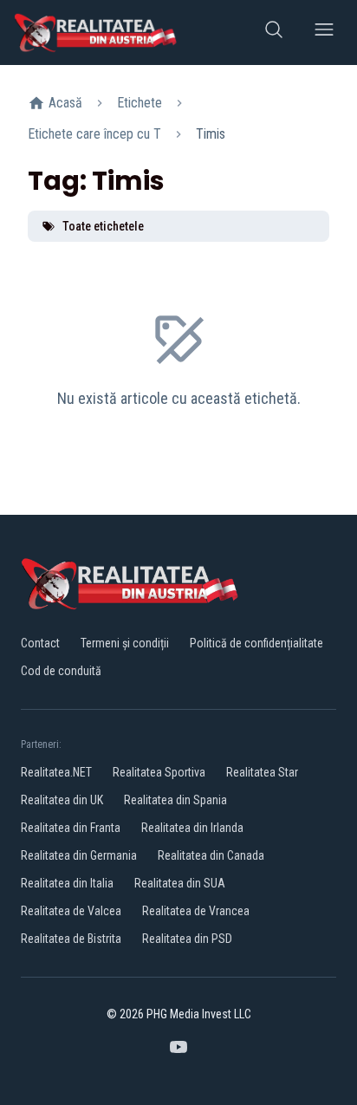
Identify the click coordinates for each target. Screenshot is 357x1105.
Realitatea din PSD (187, 939)
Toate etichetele (103, 226)
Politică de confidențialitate (256, 643)
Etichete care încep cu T (94, 134)
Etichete (139, 102)
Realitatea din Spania (175, 800)
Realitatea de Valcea (71, 911)
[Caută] (273, 32)
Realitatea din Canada (211, 855)
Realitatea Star (262, 772)
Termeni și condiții (125, 643)
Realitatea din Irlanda (192, 828)
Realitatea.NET (56, 772)
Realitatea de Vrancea (196, 911)
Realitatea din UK (62, 800)
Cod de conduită (61, 671)
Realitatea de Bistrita (71, 939)
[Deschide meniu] (324, 32)
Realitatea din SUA (179, 883)
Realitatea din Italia (67, 883)
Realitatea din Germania (79, 855)
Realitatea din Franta (70, 828)
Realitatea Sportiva (159, 772)
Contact (40, 643)
